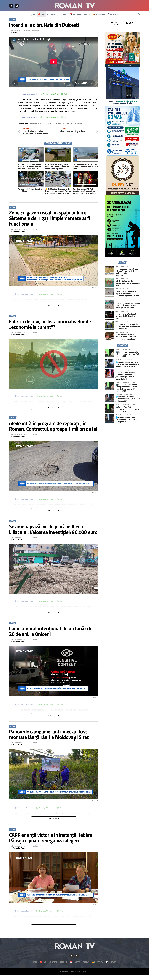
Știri (33, 14)
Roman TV (16, 32)
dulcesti (42, 123)
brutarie (33, 123)
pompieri (69, 123)
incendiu (50, 123)
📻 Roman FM (99, 14)
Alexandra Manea (19, 231)
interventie (60, 123)
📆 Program (75, 14)
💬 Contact (113, 14)
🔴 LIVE (41, 14)
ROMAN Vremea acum (122, 23)
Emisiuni (62, 14)
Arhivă (87, 14)
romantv (78, 123)
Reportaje (51, 14)
